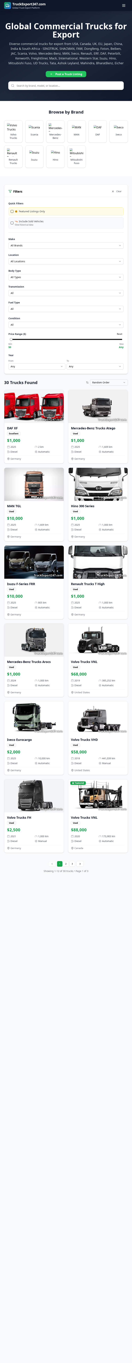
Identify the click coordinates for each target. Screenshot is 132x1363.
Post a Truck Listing (68, 74)
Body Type (14, 270)
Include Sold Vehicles (31, 221)
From (10, 360)
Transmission (16, 286)
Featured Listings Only (32, 211)
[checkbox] (12, 211)
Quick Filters (15, 203)
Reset (119, 334)
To (68, 360)
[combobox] (66, 245)
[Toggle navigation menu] (124, 5)
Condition (14, 318)
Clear (119, 191)
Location (13, 255)
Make (11, 239)
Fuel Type (14, 302)
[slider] (11, 339)
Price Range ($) (17, 334)
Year (11, 355)
